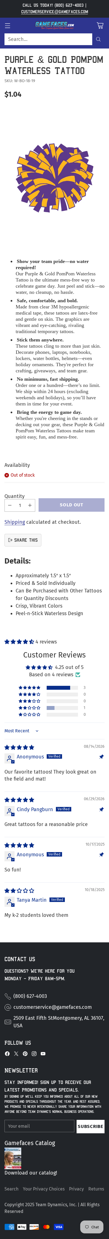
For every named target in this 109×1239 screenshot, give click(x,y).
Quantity (14, 496)
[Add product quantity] (30, 505)
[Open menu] (7, 25)
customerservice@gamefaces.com (54, 12)
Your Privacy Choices (44, 1189)
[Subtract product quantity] (10, 505)
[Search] (98, 39)
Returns (96, 1189)
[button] (19, 642)
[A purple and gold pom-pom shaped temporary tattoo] (54, 178)
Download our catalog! (30, 1173)
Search (11, 1189)
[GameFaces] (54, 25)
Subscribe (90, 1126)
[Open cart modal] (100, 25)
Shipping (14, 522)
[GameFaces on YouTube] (43, 1054)
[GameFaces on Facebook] (7, 1054)
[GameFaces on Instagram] (34, 1054)
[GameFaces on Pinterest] (25, 1054)
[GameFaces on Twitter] (16, 1054)
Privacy (76, 1189)
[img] (19, 747)
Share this (26, 540)
